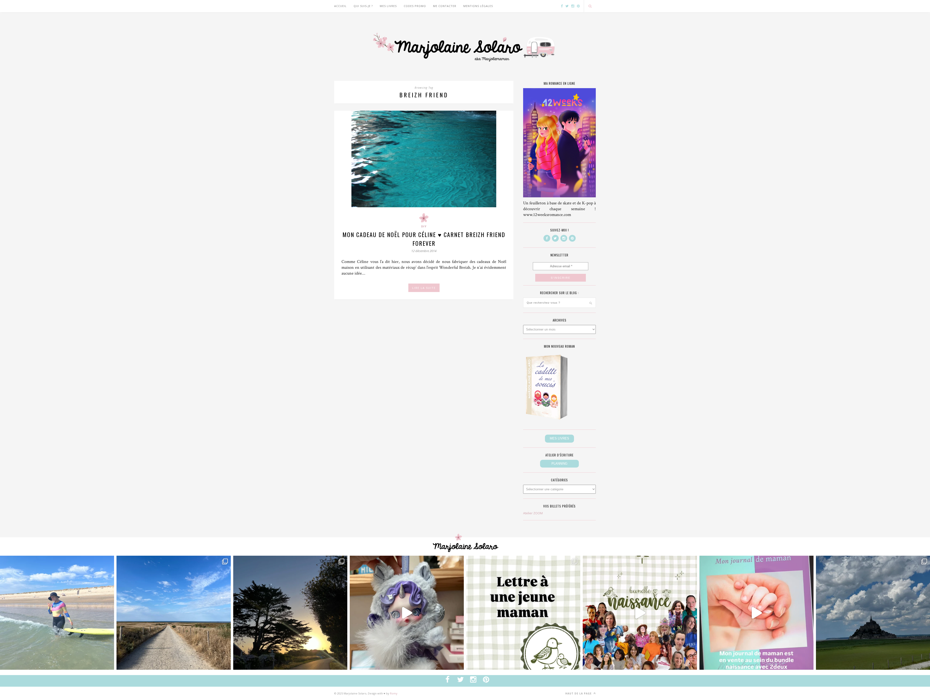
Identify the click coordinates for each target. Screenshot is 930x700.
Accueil (340, 6)
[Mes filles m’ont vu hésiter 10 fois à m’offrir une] (407, 613)
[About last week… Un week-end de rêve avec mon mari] (873, 613)
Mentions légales (478, 6)
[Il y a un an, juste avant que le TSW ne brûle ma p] (57, 613)
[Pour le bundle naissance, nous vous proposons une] (523, 613)
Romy (393, 693)
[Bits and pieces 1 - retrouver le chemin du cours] (173, 613)
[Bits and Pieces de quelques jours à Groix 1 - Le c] (290, 613)
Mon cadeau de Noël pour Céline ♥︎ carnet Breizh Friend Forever (423, 238)
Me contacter (444, 6)
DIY (423, 226)
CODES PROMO (415, 6)
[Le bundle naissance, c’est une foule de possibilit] (640, 613)
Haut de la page (579, 693)
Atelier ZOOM (533, 513)
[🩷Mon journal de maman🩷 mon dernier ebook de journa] (756, 613)
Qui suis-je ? (363, 6)
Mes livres (388, 6)
